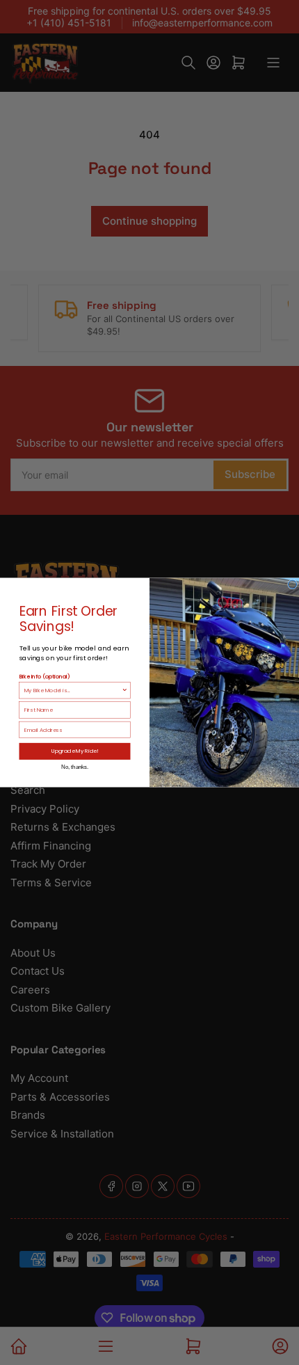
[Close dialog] (293, 584)
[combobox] (73, 690)
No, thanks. (74, 767)
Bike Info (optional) (44, 676)
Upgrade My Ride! (75, 751)
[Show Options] (125, 690)
